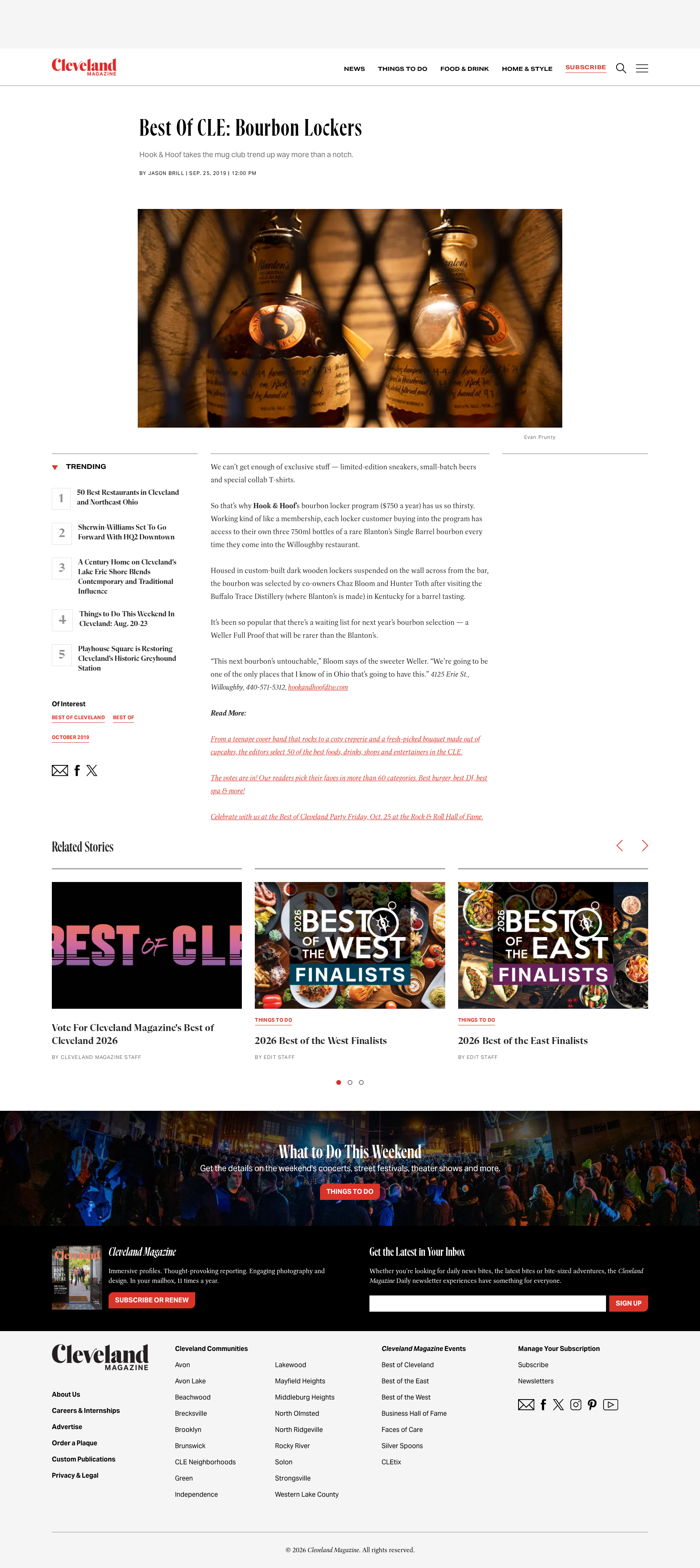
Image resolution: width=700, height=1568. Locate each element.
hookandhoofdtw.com (318, 687)
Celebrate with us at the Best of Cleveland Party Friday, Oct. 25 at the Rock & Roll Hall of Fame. (347, 816)
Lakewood (290, 1365)
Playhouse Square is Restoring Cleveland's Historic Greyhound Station (127, 659)
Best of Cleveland (408, 1365)
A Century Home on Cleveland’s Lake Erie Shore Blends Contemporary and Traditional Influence (127, 577)
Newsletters (536, 1381)
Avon (182, 1365)
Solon (283, 1462)
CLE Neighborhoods (205, 1462)
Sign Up (629, 1303)
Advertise (67, 1427)
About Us (66, 1394)
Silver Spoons (402, 1446)
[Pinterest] (592, 1404)
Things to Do (402, 68)
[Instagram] (575, 1404)
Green (184, 1478)
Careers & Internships (86, 1410)
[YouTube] (610, 1404)
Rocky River (292, 1446)
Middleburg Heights (305, 1397)
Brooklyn (188, 1429)
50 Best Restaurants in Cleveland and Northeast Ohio (128, 497)
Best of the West (406, 1397)
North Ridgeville (299, 1429)
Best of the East (405, 1381)
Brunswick (190, 1446)
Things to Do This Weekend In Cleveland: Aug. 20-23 (127, 619)
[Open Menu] (642, 69)
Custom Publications (83, 1459)
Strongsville (293, 1478)
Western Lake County (307, 1494)
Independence (196, 1494)
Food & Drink (464, 68)
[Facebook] (543, 1404)
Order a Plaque (74, 1443)
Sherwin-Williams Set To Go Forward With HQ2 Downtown (126, 532)
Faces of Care (402, 1429)
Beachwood (193, 1397)
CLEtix (391, 1462)
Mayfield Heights (300, 1381)
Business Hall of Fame (414, 1413)
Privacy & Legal (75, 1475)
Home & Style (527, 68)
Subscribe (586, 67)
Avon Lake (190, 1381)
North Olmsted (297, 1413)
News (354, 68)
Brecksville (191, 1413)
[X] (558, 1404)
